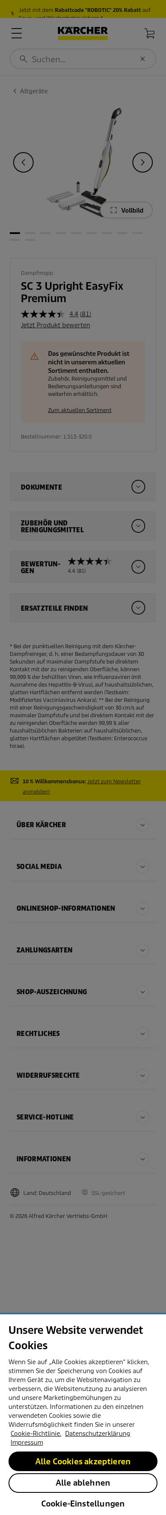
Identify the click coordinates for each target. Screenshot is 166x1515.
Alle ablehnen (83, 1483)
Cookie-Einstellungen (83, 1504)
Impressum (27, 1442)
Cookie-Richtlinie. (36, 1433)
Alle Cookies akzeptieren (83, 1461)
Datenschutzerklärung (97, 1433)
